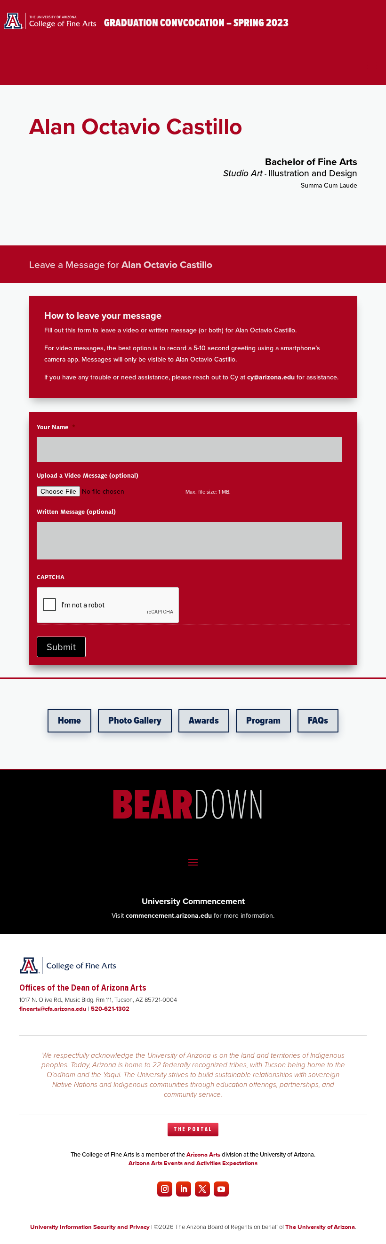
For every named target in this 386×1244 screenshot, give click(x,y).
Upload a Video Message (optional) (87, 475)
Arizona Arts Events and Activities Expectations (193, 1162)
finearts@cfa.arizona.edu (53, 1008)
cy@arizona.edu (271, 377)
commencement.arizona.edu (169, 916)
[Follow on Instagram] (164, 1189)
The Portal (193, 1129)
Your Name (56, 427)
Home (69, 720)
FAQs (318, 720)
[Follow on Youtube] (221, 1189)
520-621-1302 (110, 1008)
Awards (204, 720)
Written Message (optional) (76, 512)
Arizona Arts (203, 1154)
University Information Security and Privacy (90, 1226)
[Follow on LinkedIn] (183, 1189)
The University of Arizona (320, 1226)
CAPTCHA (50, 577)
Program (263, 720)
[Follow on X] (202, 1189)
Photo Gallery (134, 720)
